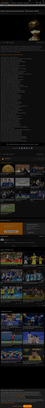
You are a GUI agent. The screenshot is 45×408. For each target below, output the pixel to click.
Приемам (27, 406)
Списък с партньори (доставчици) (7, 402)
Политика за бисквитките (20, 396)
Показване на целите (17, 406)
